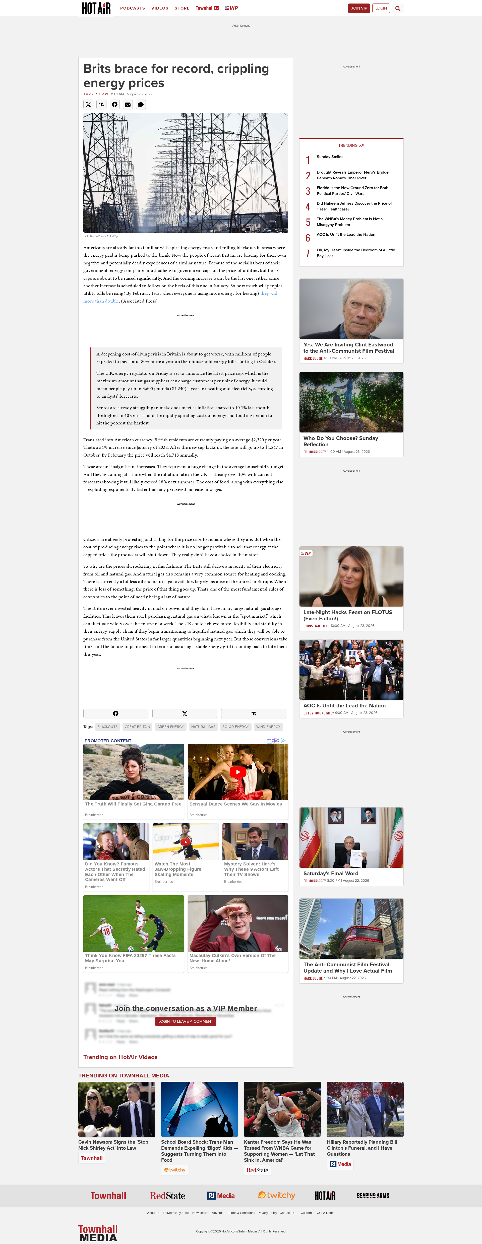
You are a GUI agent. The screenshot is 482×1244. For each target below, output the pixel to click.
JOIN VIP (359, 8)
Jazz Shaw (96, 94)
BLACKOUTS (107, 727)
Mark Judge (313, 358)
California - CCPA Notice (318, 1213)
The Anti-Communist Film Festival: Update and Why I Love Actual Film (348, 967)
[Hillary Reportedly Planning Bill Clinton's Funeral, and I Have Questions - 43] (365, 1109)
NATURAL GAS (203, 727)
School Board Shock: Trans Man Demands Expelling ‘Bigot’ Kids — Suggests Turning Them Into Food (199, 1151)
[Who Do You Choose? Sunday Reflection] (351, 401)
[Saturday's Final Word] (351, 837)
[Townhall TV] (208, 8)
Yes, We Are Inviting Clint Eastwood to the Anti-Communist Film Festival (349, 347)
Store (182, 8)
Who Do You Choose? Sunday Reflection (341, 441)
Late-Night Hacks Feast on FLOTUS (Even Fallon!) (348, 615)
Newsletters (200, 1213)
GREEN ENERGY (170, 727)
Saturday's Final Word (331, 873)
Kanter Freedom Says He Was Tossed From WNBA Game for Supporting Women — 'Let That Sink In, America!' (279, 1151)
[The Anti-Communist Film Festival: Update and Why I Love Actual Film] (351, 928)
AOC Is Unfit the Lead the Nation (346, 234)
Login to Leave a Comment (185, 1021)
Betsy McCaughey (319, 712)
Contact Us (287, 1213)
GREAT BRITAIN (137, 727)
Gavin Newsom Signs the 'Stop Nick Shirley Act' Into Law (113, 1145)
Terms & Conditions (241, 1213)
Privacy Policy (267, 1213)
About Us (153, 1213)
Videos (160, 8)
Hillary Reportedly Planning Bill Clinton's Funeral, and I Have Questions (362, 1148)
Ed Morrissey (315, 451)
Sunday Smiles (330, 156)
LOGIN (381, 8)
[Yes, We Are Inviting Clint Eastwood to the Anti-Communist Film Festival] (351, 308)
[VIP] (232, 8)
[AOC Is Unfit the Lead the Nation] (351, 669)
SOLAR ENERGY (235, 727)
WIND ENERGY (268, 727)
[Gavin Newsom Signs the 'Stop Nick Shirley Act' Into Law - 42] (116, 1109)
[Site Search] (398, 8)
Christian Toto (317, 625)
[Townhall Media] (97, 1233)
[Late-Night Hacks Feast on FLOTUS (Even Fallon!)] (351, 576)
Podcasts (132, 8)
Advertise (218, 1213)
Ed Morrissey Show (176, 1213)
